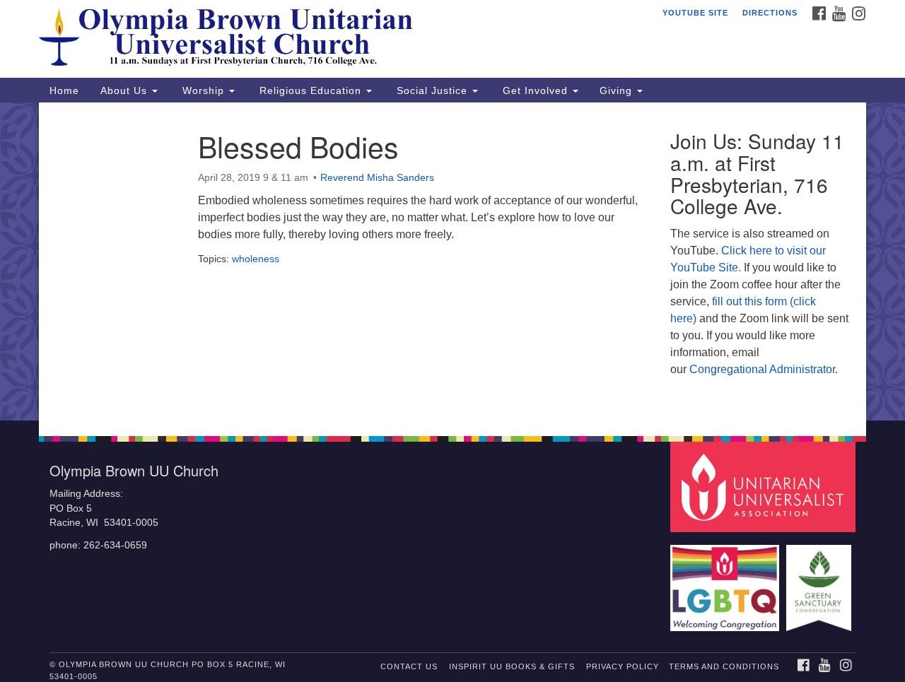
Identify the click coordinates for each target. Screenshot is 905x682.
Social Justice (432, 90)
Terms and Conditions (724, 666)
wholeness (255, 258)
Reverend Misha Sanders (377, 177)
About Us (125, 90)
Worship (203, 90)
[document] (452, 261)
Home (64, 90)
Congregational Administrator (762, 369)
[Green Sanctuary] (820, 581)
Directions (770, 12)
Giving (618, 90)
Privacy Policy (622, 666)
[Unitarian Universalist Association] (765, 486)
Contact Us (409, 666)
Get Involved (535, 90)
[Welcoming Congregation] (726, 581)
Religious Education (310, 90)
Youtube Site (695, 12)
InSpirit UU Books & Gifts (512, 666)
